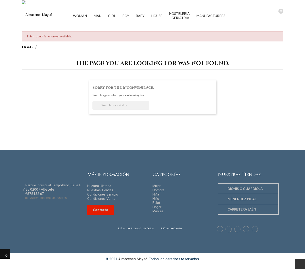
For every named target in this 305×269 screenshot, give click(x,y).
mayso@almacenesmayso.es (46, 198)
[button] (250, 15)
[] (147, 108)
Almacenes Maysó (132, 259)
